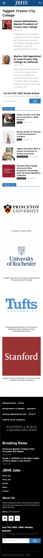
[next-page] (7, 386)
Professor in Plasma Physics (21, 231)
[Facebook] (17, 518)
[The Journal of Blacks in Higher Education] (21, 3)
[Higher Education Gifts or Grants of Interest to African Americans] (8, 154)
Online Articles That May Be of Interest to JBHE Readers (28, 117)
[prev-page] (3, 386)
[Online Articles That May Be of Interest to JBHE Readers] (8, 120)
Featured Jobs (9, 185)
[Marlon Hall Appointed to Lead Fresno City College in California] (7, 59)
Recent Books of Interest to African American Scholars (29, 134)
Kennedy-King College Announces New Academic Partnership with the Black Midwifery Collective (28, 170)
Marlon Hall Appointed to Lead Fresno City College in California (27, 59)
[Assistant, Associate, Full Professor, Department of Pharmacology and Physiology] (21, 256)
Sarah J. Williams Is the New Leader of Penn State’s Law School (20, 459)
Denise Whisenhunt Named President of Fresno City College (26, 24)
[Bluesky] (4, 518)
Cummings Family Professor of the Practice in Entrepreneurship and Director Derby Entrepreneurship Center (21, 329)
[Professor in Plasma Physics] (21, 209)
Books (19, 139)
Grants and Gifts (22, 156)
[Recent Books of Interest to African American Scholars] (8, 137)
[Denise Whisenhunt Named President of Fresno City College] (7, 24)
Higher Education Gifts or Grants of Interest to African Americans (29, 151)
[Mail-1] (11, 518)
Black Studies (21, 178)
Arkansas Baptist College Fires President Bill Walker (18, 450)
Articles (19, 122)
